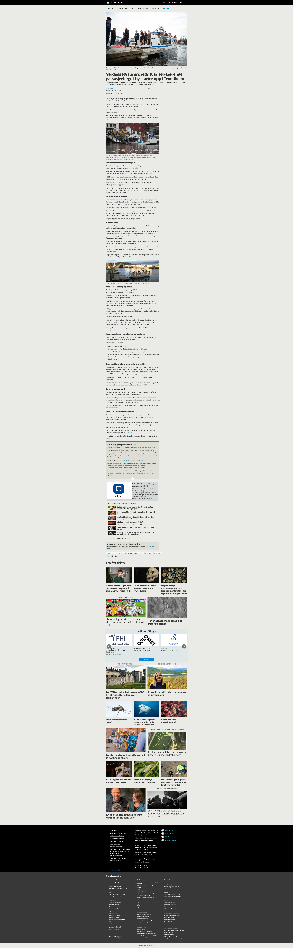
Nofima (138, 907)
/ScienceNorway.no (170, 840)
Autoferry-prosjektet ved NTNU (146, 447)
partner (117, 553)
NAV (110, 932)
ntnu (124, 553)
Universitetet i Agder (169, 917)
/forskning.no (169, 833)
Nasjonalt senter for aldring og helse (145, 897)
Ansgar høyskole (113, 879)
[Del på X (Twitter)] (110, 557)
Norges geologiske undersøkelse (145, 920)
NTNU (138, 889)
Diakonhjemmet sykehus (115, 886)
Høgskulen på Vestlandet (115, 915)
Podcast (174, 3)
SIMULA (166, 890)
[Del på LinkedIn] (112, 557)
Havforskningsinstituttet (115, 906)
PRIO (165, 882)
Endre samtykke (115, 870)
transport (157, 553)
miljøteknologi (133, 553)
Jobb (180, 3)
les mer (165, 8)
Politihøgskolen (168, 879)
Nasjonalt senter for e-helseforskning (146, 899)
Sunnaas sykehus (168, 906)
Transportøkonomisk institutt (171, 913)
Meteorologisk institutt (114, 929)
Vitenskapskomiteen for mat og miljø (173, 938)
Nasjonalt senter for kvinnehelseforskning (147, 902)
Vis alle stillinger (146, 660)
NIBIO (110, 934)
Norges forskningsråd (142, 918)
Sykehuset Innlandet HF (170, 908)
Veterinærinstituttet (169, 934)
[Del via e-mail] (115, 557)
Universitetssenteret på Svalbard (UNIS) (174, 930)
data (141, 553)
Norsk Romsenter (141, 929)
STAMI (166, 900)
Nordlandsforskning (142, 912)
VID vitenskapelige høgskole (171, 936)
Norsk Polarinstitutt (141, 925)
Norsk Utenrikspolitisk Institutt (144, 931)
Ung (169, 3)
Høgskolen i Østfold (114, 911)
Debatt (164, 3)
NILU (110, 940)
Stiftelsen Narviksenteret (170, 904)
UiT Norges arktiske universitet (172, 915)
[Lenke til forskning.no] (132, 2)
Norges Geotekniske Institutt (144, 914)
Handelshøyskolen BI (114, 904)
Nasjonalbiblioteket (141, 891)
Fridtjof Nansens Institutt (115, 902)
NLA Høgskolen (140, 879)
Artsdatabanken (113, 884)
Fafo (110, 892)
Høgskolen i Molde (113, 908)
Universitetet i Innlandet (170, 921)
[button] (109, 646)
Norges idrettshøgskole (142, 922)
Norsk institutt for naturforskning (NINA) (147, 933)
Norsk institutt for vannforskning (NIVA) (147, 935)
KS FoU (110, 921)
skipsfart (110, 553)
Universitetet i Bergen (169, 919)
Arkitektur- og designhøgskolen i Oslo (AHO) (120, 882)
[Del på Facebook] (107, 557)
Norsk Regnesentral (141, 927)
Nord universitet (140, 910)
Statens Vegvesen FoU (169, 902)
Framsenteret (112, 900)
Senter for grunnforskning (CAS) (172, 894)
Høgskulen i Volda (113, 913)
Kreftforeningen (113, 923)
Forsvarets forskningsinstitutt (116, 898)
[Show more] (132, 478)
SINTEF (166, 892)
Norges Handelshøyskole (143, 916)
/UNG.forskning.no (170, 837)
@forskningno (169, 830)
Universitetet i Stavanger (170, 926)
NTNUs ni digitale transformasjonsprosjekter (130, 460)
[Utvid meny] (186, 2)
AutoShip (129, 433)
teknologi (148, 553)
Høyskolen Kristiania (114, 917)
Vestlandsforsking (168, 932)
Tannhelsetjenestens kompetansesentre (174, 911)
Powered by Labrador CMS (146, 945)
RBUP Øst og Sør (168, 884)
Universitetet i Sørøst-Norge (171, 928)
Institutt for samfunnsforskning (117, 919)
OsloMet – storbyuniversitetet (144, 937)
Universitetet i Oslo (169, 923)
